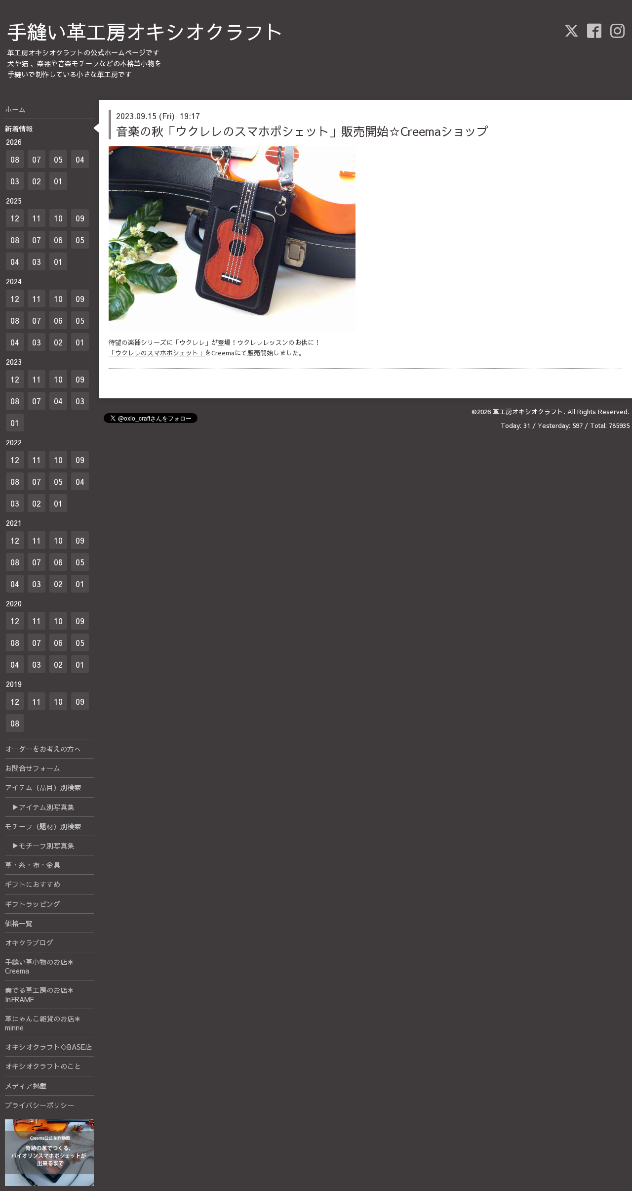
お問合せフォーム (32, 768)
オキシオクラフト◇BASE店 (48, 1047)
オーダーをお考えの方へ (43, 749)
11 (36, 218)
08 (14, 159)
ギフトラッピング (32, 904)
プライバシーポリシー (39, 1105)
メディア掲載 (25, 1086)
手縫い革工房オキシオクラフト (145, 31)
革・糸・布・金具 (32, 865)
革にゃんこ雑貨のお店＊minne (43, 1023)
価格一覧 (19, 923)
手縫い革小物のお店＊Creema (39, 966)
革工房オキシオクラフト (528, 411)
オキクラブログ (29, 942)
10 (58, 218)
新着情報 (19, 128)
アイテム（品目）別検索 (43, 787)
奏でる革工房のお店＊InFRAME (39, 994)
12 (14, 218)
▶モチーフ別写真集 (39, 846)
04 (80, 159)
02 (36, 180)
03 (14, 180)
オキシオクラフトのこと (43, 1066)
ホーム (15, 109)
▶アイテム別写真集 (39, 807)
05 (58, 159)
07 (36, 159)
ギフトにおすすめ (32, 884)
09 (80, 218)
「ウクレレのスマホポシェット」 (157, 352)
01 (58, 180)
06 (58, 239)
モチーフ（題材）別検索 (43, 826)
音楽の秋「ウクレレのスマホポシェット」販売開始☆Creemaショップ (302, 131)
